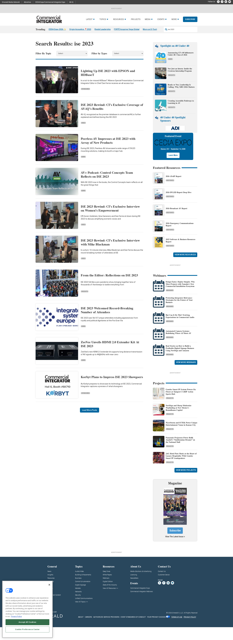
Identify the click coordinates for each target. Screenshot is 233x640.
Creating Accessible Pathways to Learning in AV (181, 101)
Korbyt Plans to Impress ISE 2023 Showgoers (112, 376)
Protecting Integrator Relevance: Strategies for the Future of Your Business (179, 300)
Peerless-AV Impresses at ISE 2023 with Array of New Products (108, 140)
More (174, 19)
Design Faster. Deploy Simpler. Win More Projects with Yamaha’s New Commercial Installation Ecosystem (180, 284)
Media (147, 19)
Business (78, 578)
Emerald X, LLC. (177, 613)
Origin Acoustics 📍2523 (80, 29)
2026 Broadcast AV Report (176, 208)
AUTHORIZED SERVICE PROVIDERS (106, 617)
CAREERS (88, 617)
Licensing (133, 575)
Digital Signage (80, 585)
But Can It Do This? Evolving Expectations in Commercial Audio (180, 316)
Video (83, 123)
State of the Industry (110, 585)
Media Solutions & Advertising (140, 571)
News (83, 157)
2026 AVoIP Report (173, 176)
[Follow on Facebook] (222, 1)
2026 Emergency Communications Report (179, 224)
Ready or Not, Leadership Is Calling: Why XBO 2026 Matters (181, 85)
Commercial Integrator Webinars (141, 591)
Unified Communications (84, 598)
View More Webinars (186, 362)
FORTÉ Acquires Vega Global (126, 29)
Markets (78, 588)
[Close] (49, 585)
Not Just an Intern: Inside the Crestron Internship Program (180, 69)
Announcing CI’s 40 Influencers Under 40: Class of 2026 (180, 53)
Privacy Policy (16, 616)
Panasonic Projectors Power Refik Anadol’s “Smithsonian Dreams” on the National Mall (180, 440)
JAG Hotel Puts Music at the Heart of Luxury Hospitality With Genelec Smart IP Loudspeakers (181, 456)
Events (161, 19)
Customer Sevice (163, 575)
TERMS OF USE (176, 617)
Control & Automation (82, 581)
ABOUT (80, 617)
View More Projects (186, 470)
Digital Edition (108, 581)
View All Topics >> (81, 602)
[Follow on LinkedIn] (226, 1)
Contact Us (162, 571)
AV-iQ (71, 2)
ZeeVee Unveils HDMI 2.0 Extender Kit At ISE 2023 (110, 344)
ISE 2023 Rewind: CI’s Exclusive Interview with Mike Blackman (110, 242)
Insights (84, 291)
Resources (118, 19)
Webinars (169, 290)
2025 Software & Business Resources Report (180, 240)
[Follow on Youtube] (229, 1)
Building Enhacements (83, 575)
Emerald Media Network (11, 2)
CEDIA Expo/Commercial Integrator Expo (50, 2)
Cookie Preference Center (27, 629)
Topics (103, 19)
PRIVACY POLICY (190, 617)
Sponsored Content (54, 595)
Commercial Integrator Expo (140, 588)
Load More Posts (89, 410)
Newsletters (134, 578)
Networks (78, 592)
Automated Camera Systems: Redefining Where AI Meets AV (178, 332)
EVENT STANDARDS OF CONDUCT (133, 617)
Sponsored (85, 89)
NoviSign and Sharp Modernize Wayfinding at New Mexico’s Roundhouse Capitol (178, 407)
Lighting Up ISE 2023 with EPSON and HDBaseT (108, 72)
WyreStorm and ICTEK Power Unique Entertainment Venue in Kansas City (181, 423)
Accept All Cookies (27, 622)
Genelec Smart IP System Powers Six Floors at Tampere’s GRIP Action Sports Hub (181, 391)
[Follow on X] (218, 1)
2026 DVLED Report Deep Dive (178, 192)
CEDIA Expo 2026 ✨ (57, 29)
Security (78, 595)
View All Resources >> (110, 588)
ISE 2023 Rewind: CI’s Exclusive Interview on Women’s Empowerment (110, 208)
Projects (136, 19)
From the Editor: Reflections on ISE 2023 (109, 275)
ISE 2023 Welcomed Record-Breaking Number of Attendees (107, 310)
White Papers (107, 575)
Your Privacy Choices (156, 617)
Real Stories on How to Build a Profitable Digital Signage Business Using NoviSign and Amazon (180, 348)
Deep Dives (170, 180)
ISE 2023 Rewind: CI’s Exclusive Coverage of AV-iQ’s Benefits (112, 106)
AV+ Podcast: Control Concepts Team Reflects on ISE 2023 (107, 174)
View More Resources (185, 255)
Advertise (27, 2)
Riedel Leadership (103, 29)
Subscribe (190, 19)
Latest (89, 19)
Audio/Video (79, 571)
